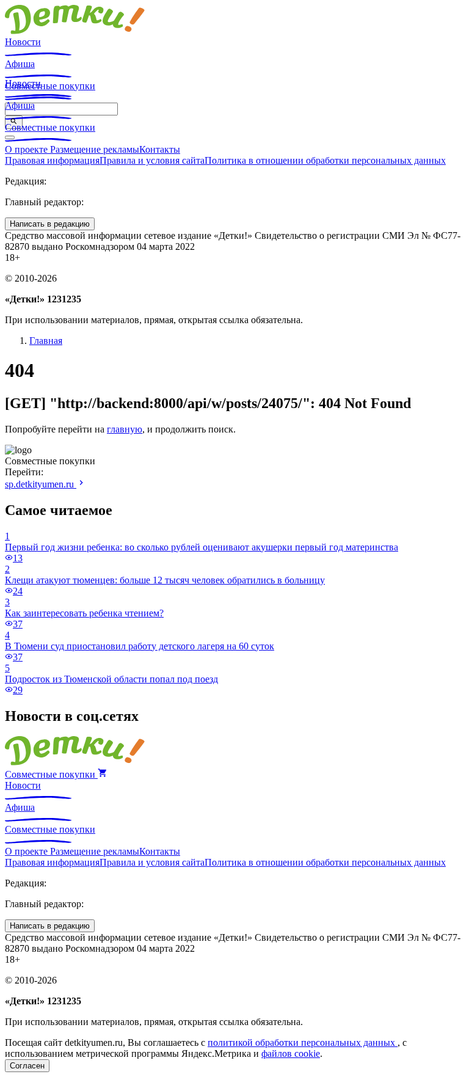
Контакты (159, 149)
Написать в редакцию (50, 223)
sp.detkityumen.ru (40, 484)
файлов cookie (290, 1053)
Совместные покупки (50, 127)
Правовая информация (52, 160)
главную (124, 429)
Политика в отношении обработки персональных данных (325, 160)
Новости (23, 42)
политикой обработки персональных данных (303, 1042)
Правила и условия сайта (152, 160)
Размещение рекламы (94, 149)
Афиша (20, 64)
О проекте (27, 149)
